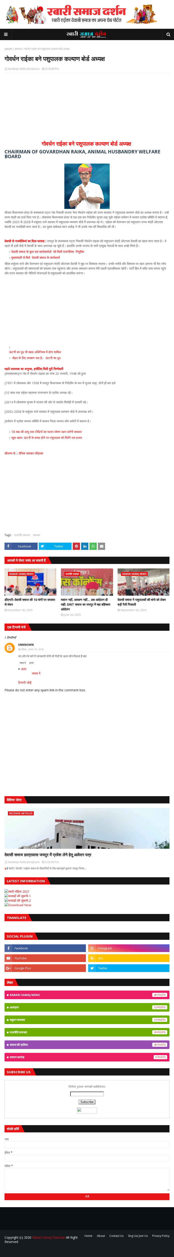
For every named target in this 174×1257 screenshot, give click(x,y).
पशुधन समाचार (83, 1020)
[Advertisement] (87, 109)
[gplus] (45, 968)
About (101, 1236)
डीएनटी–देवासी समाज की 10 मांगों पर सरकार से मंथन (30, 602)
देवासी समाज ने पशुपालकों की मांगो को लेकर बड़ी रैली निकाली (142, 602)
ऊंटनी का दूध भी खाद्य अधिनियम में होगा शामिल (35, 352)
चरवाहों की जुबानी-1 (19, 896)
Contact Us (116, 1236)
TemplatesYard (39, 1251)
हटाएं (31, 662)
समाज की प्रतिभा (83, 1045)
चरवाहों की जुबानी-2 (19, 900)
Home (88, 1236)
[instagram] (128, 948)
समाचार (18, 49)
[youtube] (45, 958)
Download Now (19, 905)
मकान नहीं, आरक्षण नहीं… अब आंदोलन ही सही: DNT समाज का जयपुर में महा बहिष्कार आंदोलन (85, 604)
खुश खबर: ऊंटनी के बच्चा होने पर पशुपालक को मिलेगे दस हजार (46, 437)
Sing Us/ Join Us (138, 1236)
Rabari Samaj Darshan (48, 1237)
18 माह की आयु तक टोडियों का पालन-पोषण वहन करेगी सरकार (46, 432)
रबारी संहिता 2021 (19, 891)
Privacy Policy (160, 1236)
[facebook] (45, 948)
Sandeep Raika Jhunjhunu (24, 69)
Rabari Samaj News (83, 995)
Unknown (26, 645)
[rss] (128, 958)
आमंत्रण (83, 1007)
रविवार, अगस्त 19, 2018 (32, 649)
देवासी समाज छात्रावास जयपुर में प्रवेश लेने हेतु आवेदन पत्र (48, 854)
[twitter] (128, 968)
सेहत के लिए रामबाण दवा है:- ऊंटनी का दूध (36, 358)
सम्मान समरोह (83, 1057)
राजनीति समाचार (22, 535)
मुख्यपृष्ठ (8, 49)
